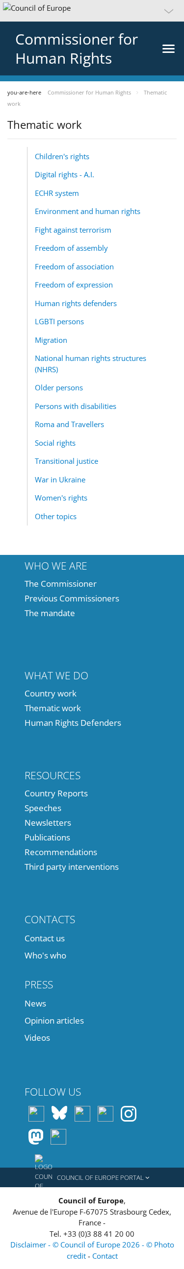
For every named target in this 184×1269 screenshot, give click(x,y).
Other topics (56, 516)
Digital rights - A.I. (64, 174)
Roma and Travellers (69, 424)
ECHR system (57, 193)
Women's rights (61, 498)
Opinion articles (54, 1020)
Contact (105, 1256)
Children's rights (62, 156)
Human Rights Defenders (73, 722)
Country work (51, 693)
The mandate (50, 613)
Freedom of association (74, 266)
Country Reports (56, 793)
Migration (51, 340)
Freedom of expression (74, 284)
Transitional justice (66, 461)
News (35, 1003)
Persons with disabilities (75, 406)
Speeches (43, 808)
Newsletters (48, 822)
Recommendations (61, 852)
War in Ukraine (60, 479)
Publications (47, 837)
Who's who (45, 955)
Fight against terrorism (73, 230)
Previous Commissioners (72, 598)
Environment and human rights (87, 211)
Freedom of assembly (71, 248)
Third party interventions (72, 866)
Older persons (59, 387)
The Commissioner (61, 583)
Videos (37, 1037)
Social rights (55, 443)
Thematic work (53, 708)
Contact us (45, 938)
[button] (92, 11)
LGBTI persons (59, 321)
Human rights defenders (76, 303)
